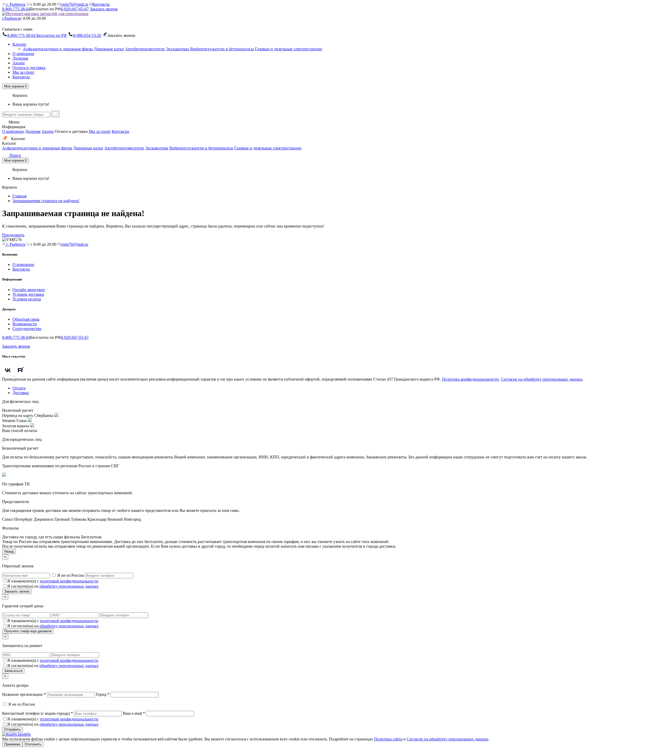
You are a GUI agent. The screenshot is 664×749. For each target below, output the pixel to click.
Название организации (24, 694)
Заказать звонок (104, 9)
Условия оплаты (26, 299)
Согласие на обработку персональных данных (542, 379)
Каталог (19, 44)
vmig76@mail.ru (74, 4)
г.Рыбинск (11, 18)
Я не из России (70, 575)
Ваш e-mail (134, 713)
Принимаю (12, 744)
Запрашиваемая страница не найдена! (45, 200)
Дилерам (20, 58)
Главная (19, 196)
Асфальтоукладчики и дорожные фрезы (58, 49)
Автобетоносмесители (145, 49)
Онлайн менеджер (28, 289)
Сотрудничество (27, 328)
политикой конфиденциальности (69, 581)
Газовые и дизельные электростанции (288, 49)
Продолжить (13, 235)
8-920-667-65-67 (75, 9)
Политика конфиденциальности (470, 379)
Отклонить (33, 744)
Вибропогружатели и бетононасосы (222, 49)
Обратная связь (25, 319)
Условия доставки (28, 294)
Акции (18, 63)
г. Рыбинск (15, 4)
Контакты (101, 4)
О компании (23, 53)
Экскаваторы (177, 49)
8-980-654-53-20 (87, 35)
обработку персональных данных (69, 586)
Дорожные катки (109, 49)
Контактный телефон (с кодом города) (37, 713)
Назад (9, 551)
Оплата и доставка (28, 67)
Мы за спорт (23, 72)
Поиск (15, 155)
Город (102, 694)
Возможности (24, 324)
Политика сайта (388, 739)
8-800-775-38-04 (16, 9)
